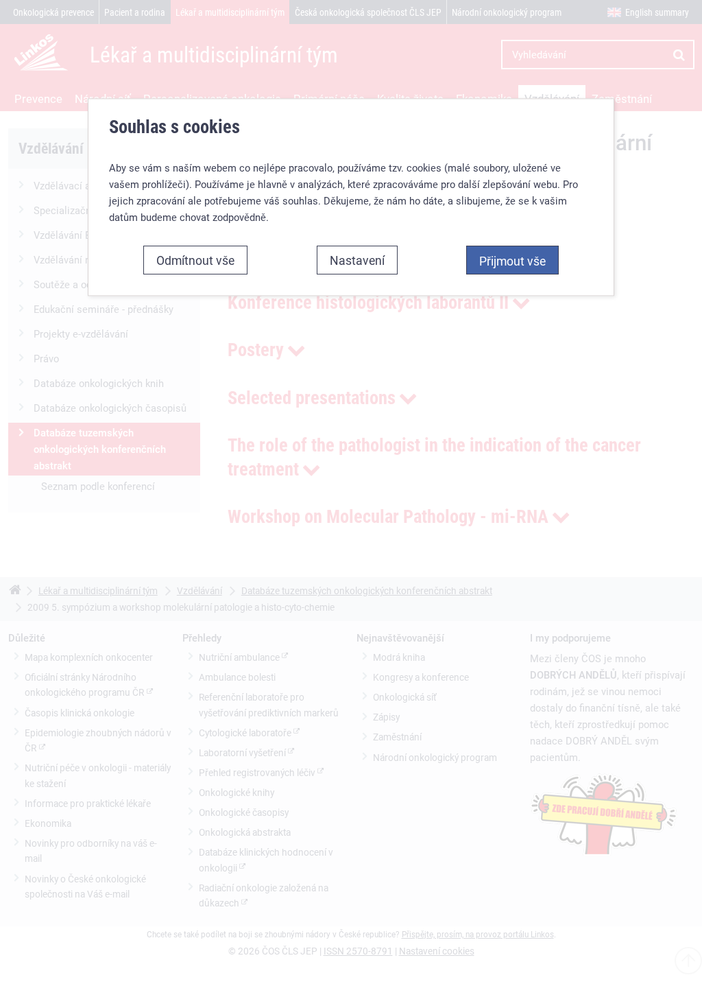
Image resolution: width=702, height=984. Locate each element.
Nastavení (357, 260)
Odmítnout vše (195, 260)
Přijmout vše (512, 261)
